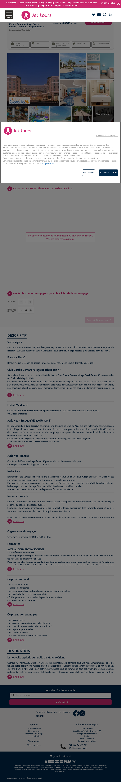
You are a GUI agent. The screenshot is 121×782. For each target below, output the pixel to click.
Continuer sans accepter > (107, 135)
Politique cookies (47, 163)
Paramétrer (88, 172)
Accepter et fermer (108, 172)
